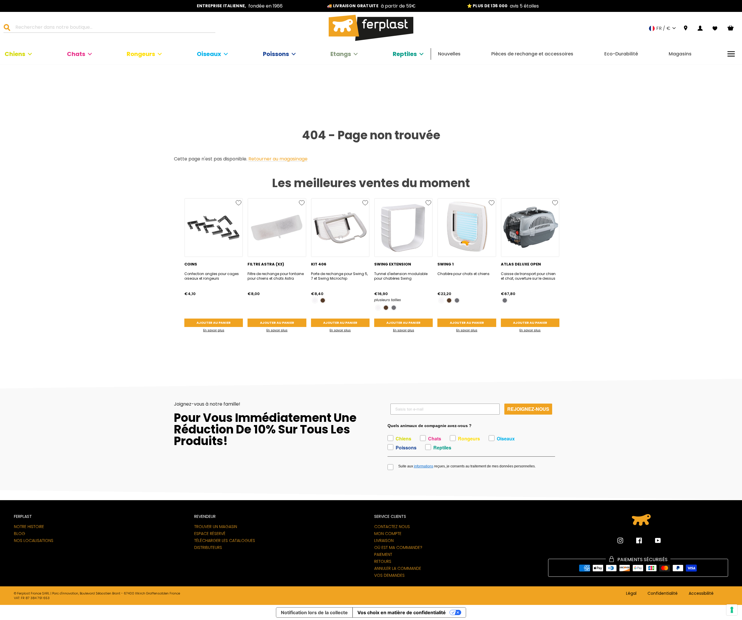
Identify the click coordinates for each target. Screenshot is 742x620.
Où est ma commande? (398, 547)
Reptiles (405, 54)
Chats (76, 54)
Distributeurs (208, 547)
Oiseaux (209, 54)
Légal (631, 593)
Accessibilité (701, 593)
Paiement (383, 554)
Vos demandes (389, 575)
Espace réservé (209, 533)
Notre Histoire (29, 526)
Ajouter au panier (214, 322)
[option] (239, 6)
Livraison (384, 540)
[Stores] (686, 28)
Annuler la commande (397, 568)
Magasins (680, 53)
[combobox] (113, 28)
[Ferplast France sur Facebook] (635, 540)
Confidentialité (663, 593)
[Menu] (731, 53)
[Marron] (322, 300)
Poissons (276, 54)
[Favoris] (715, 28)
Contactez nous (392, 526)
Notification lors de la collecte (314, 612)
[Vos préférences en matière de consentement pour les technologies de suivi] (731, 609)
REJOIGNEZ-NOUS (528, 409)
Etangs (340, 54)
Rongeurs (141, 54)
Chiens (15, 54)
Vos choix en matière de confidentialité (401, 612)
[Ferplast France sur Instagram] (620, 540)
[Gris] (394, 307)
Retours (382, 561)
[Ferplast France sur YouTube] (653, 540)
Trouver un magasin (215, 526)
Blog (19, 533)
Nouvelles (449, 53)
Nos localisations (33, 540)
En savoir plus (213, 330)
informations (423, 466)
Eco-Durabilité (621, 53)
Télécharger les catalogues (224, 540)
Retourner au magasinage (278, 159)
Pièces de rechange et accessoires (532, 53)
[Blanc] (315, 300)
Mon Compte (387, 533)
